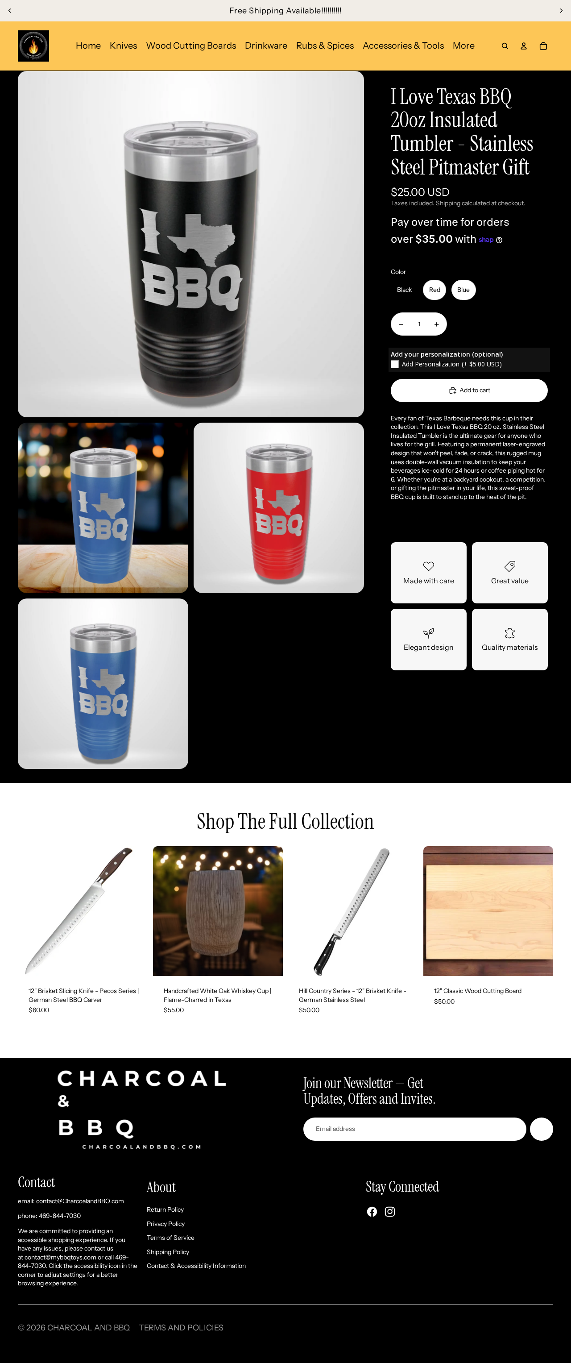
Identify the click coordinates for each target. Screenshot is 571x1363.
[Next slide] (561, 11)
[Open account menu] (524, 46)
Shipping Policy (168, 1252)
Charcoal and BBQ (88, 1328)
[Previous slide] (10, 11)
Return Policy (165, 1209)
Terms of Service (170, 1238)
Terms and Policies (181, 1328)
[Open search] (505, 46)
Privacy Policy (166, 1224)
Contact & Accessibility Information (196, 1266)
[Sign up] (541, 1129)
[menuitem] (463, 46)
